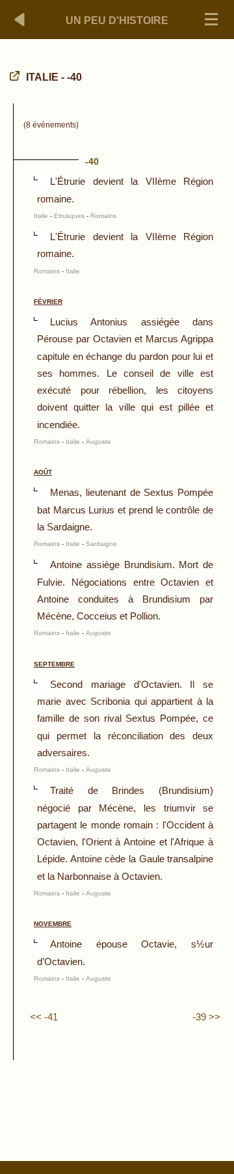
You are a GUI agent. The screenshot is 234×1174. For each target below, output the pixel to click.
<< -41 (44, 1016)
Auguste (98, 441)
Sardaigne (101, 543)
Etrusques (69, 215)
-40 (92, 161)
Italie (41, 215)
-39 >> (206, 1016)
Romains (103, 215)
